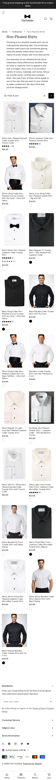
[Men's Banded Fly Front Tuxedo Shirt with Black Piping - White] (3, 554)
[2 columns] (51, 96)
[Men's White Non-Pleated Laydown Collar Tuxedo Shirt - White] (3, 269)
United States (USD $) (16, 750)
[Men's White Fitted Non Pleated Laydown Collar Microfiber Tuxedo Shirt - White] (3, 608)
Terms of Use (38, 708)
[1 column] (44, 96)
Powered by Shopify (32, 763)
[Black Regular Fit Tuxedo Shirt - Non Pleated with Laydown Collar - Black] (30, 262)
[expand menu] (3, 12)
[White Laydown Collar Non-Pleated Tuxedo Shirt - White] (30, 151)
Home (4, 31)
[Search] (45, 19)
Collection (17, 31)
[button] (51, 19)
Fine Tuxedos (16, 763)
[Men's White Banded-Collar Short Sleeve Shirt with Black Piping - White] (30, 608)
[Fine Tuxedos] (27, 18)
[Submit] (51, 702)
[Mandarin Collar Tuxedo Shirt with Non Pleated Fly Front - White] (30, 383)
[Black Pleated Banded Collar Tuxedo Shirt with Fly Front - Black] (3, 662)
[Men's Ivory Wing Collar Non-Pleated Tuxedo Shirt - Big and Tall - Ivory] (30, 205)
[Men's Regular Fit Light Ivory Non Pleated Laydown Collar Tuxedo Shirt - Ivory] (3, 440)
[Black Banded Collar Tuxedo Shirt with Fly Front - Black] (30, 321)
